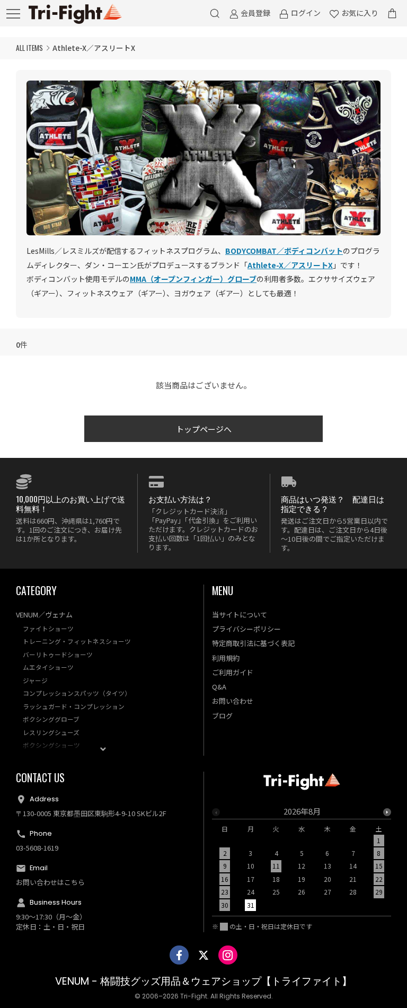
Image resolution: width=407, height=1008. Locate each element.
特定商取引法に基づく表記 (253, 643)
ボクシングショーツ (51, 744)
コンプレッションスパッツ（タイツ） (77, 692)
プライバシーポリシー (246, 629)
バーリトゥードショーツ (58, 654)
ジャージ (35, 680)
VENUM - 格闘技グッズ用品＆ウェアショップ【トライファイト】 (203, 981)
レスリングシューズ (51, 732)
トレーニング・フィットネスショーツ (77, 641)
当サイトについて (239, 614)
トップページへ (204, 429)
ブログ (222, 716)
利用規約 (226, 658)
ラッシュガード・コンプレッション (74, 706)
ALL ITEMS (29, 47)
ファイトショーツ (48, 628)
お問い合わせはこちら (50, 882)
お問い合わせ (232, 701)
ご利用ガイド (232, 672)
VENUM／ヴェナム (44, 614)
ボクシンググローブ (51, 718)
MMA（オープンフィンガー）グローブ (193, 278)
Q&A (219, 687)
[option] (302, 861)
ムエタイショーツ (48, 666)
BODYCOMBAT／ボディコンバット (284, 250)
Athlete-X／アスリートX (290, 265)
